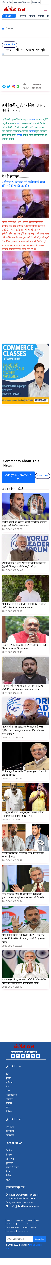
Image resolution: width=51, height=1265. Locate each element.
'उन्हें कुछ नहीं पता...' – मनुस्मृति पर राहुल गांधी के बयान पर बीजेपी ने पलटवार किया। (23, 814)
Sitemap (33, 1228)
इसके (20, 135)
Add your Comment (18, 475)
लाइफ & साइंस (17, 2)
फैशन (10, 2)
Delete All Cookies (23, 1231)
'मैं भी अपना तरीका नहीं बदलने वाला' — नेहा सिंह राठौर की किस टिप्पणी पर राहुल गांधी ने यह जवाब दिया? (23, 938)
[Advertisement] (25, 317)
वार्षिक (32, 131)
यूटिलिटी (23, 2)
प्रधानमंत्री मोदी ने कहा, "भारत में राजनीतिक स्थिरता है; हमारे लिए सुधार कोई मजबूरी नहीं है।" (24, 565)
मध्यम (19, 124)
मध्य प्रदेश (10, 1127)
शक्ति (3, 2)
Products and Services (13, 1228)
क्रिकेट (7, 2)
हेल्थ (8, 1107)
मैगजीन (38, 2)
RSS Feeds (25, 1228)
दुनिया (8, 1078)
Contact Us (21, 1224)
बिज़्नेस (9, 1103)
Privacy (38, 1220)
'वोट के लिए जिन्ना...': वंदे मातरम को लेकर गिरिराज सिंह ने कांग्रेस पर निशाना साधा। (24, 647)
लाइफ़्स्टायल (11, 1095)
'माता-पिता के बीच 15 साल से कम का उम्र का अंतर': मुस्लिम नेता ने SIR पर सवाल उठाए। (24, 606)
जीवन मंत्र (28, 2)
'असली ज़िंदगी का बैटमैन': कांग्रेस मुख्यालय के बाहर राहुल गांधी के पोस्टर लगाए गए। (24, 524)
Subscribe (9, 45)
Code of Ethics (11, 1231)
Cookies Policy (11, 1224)
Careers (30, 1220)
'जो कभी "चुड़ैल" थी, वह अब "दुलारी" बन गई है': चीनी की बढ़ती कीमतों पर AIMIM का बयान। (22, 688)
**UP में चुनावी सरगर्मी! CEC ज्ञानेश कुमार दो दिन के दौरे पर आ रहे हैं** (24, 773)
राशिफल (9, 1099)
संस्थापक (31, 120)
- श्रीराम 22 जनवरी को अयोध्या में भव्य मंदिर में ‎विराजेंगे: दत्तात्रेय (23, 184)
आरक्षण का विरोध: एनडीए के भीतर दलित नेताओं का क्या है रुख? (23, 855)
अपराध (23, 16)
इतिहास (41, 16)
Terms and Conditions (33, 1224)
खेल (7, 1087)
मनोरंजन (9, 1082)
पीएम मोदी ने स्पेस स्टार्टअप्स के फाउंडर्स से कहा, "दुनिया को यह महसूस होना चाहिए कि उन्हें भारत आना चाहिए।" (23, 730)
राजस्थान (10, 1135)
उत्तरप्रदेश (10, 1131)
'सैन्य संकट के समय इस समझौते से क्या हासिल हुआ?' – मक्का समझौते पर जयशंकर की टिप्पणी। (23, 896)
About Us (9, 1220)
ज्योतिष (32, 16)
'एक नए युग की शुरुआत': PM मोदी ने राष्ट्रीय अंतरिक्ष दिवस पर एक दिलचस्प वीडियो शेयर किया (24, 981)
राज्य (8, 1091)
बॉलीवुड (34, 2)
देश (7, 1074)
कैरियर (9, 1112)
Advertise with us (20, 1220)
